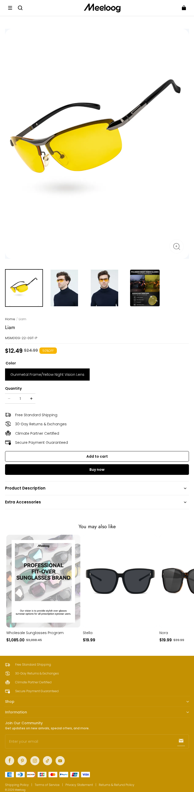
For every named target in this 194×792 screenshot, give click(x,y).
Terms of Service (47, 785)
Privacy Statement (79, 785)
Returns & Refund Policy (116, 785)
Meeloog (20, 790)
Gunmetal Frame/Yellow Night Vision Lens (47, 374)
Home (10, 319)
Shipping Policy (17, 785)
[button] (10, 8)
